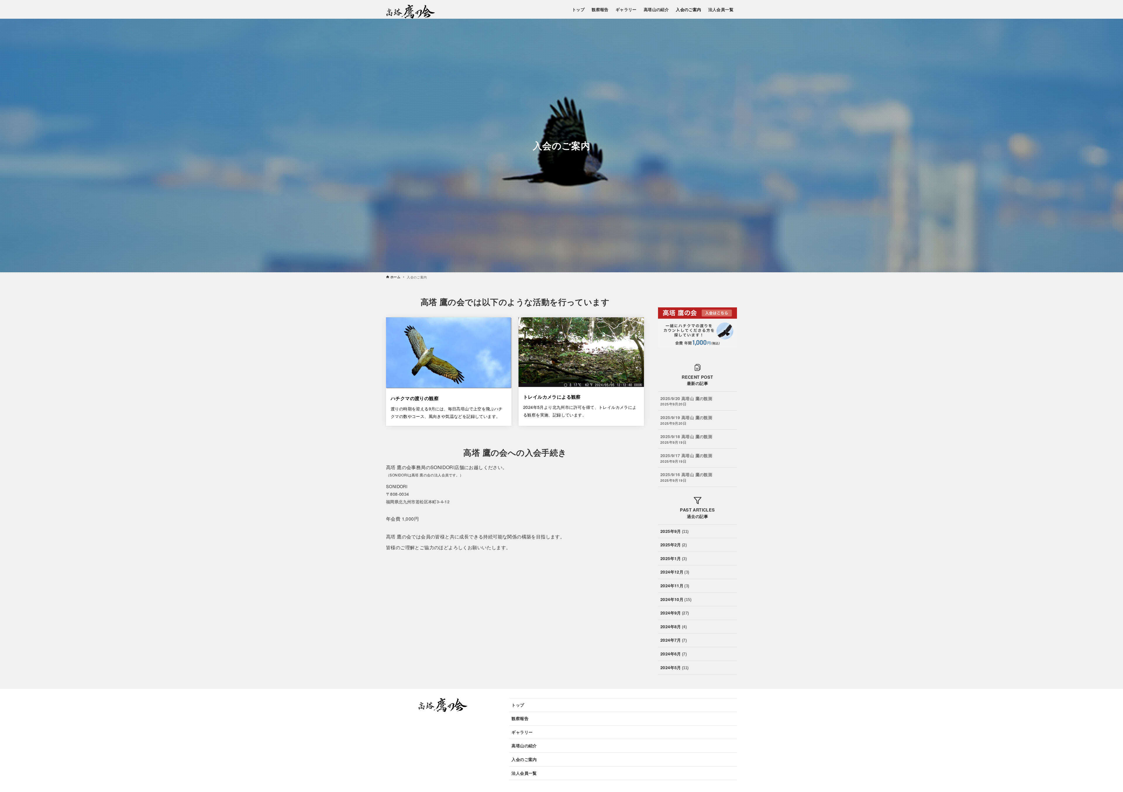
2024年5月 (674, 667)
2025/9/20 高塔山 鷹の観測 (686, 398)
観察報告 (519, 718)
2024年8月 (673, 626)
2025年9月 (674, 531)
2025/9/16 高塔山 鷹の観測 (686, 475)
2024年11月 (674, 585)
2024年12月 (674, 572)
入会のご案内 (524, 759)
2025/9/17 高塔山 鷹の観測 (686, 456)
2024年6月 (673, 654)
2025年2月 (673, 545)
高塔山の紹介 (524, 745)
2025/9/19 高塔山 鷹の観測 (686, 417)
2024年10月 (675, 599)
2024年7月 (673, 640)
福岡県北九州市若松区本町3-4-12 (417, 502)
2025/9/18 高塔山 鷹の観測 (686, 436)
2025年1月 (673, 558)
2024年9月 (674, 613)
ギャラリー (522, 732)
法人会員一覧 (524, 773)
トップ (517, 705)
